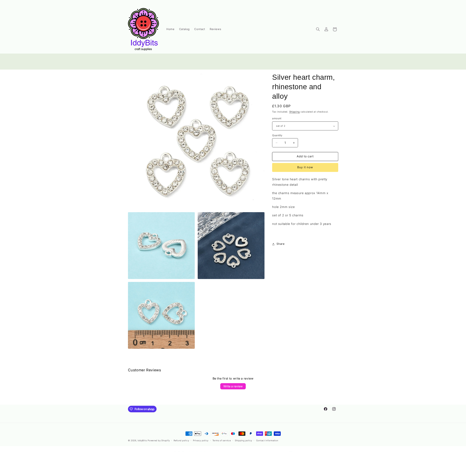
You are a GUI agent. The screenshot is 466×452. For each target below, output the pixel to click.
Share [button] (281, 243)
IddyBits (142, 440)
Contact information (267, 440)
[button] (318, 29)
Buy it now (305, 167)
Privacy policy (200, 440)
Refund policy (181, 440)
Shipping (294, 111)
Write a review (233, 386)
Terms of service (221, 440)
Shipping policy (243, 440)
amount (276, 118)
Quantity (277, 135)
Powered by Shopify (159, 440)
